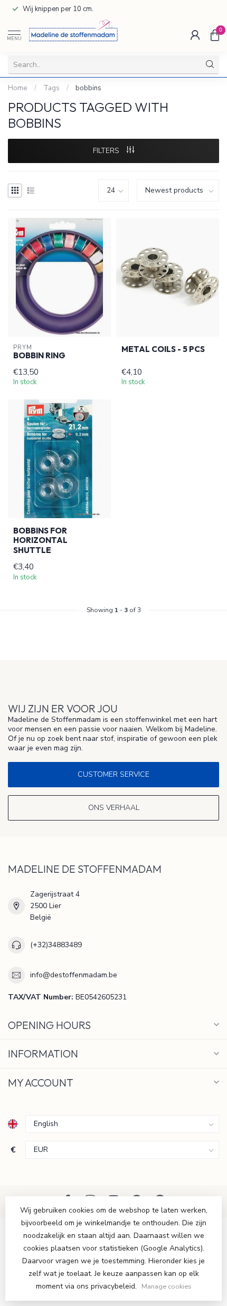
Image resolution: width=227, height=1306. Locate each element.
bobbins (88, 88)
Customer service (113, 774)
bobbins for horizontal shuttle (40, 540)
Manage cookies (166, 1286)
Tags (51, 88)
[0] (215, 34)
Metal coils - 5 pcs (163, 349)
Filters (107, 151)
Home (17, 88)
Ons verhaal (113, 808)
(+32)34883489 (56, 945)
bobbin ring (39, 355)
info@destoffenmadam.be (73, 975)
